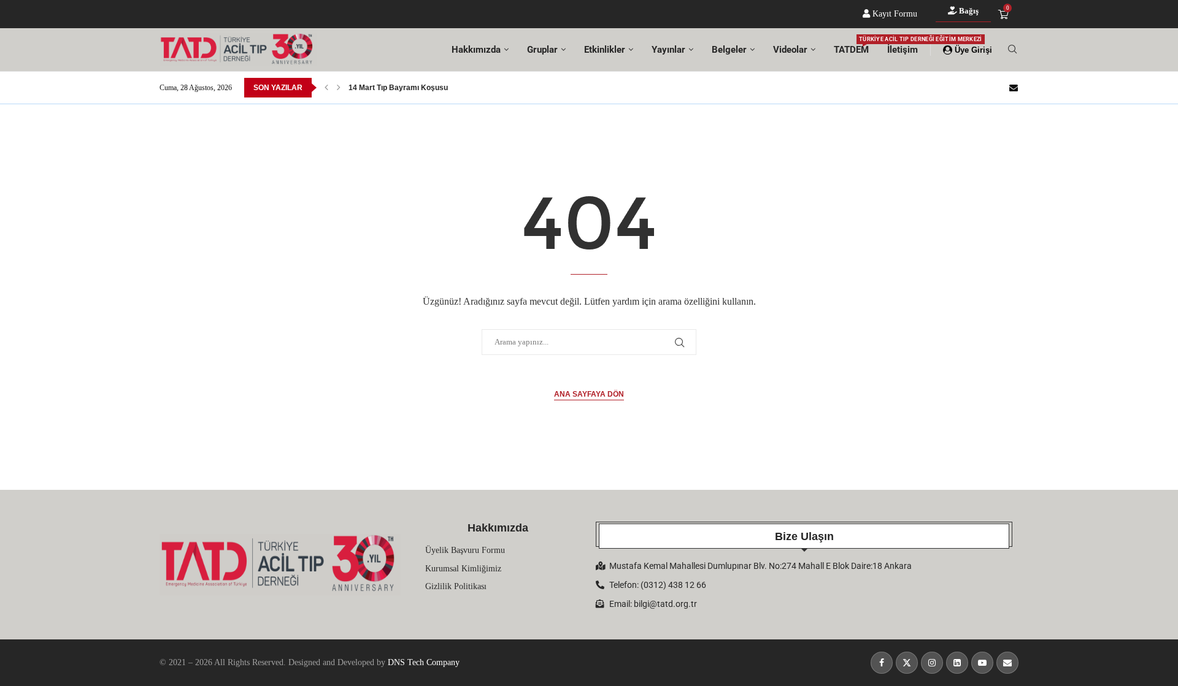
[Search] (1012, 50)
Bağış (968, 10)
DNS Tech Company (424, 662)
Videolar (790, 49)
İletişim (902, 49)
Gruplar (542, 49)
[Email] (1013, 88)
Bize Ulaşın (804, 536)
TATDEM (851, 45)
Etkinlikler (604, 49)
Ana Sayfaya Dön (589, 394)
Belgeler (729, 49)
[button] (326, 87)
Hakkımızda (476, 49)
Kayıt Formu (893, 13)
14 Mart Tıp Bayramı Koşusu (398, 87)
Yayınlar (668, 49)
